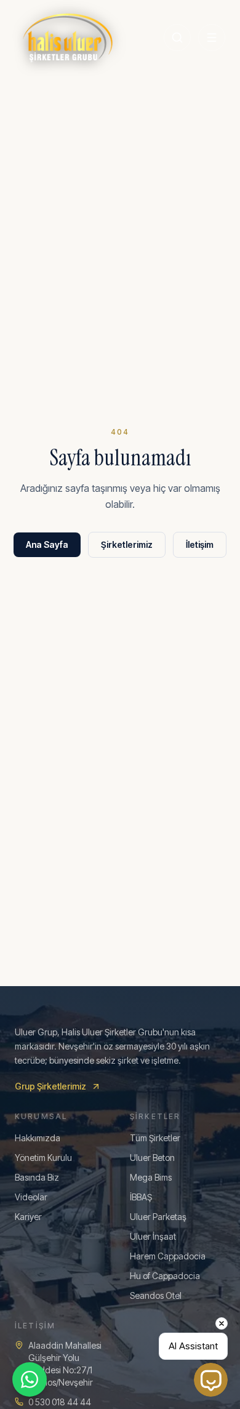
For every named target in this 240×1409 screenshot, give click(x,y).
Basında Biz (37, 1177)
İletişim (200, 544)
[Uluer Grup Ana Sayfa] (67, 37)
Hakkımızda (37, 1138)
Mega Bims (151, 1177)
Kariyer (28, 1216)
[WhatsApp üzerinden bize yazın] (29, 1379)
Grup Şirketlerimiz (50, 1086)
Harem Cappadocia (168, 1256)
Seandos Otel (156, 1295)
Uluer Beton (152, 1157)
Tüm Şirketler (155, 1138)
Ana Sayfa (47, 544)
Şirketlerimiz (127, 544)
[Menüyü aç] (211, 37)
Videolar (31, 1197)
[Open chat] (211, 1380)
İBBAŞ (141, 1197)
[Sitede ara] (177, 37)
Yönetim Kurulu (43, 1157)
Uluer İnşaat (153, 1236)
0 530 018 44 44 (59, 1402)
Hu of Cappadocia (165, 1276)
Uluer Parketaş (158, 1216)
